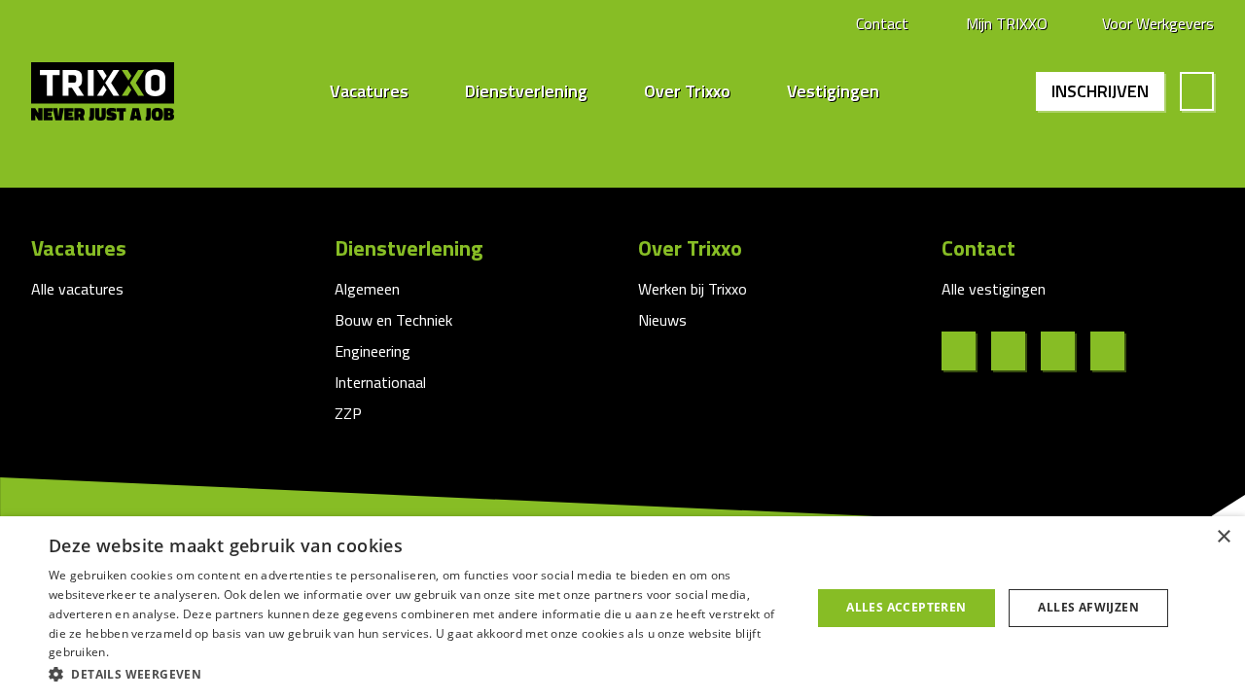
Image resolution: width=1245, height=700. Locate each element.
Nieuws (662, 320)
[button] (419, 673)
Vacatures (369, 91)
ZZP (348, 413)
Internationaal (380, 382)
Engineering (372, 351)
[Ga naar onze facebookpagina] (966, 351)
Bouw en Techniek (393, 320)
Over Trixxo (687, 91)
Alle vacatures (77, 288)
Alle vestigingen (994, 288)
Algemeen (367, 288)
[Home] (116, 91)
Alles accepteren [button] (906, 607)
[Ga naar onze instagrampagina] (1065, 351)
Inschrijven (1100, 91)
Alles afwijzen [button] (1088, 607)
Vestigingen (833, 91)
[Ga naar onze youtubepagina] (1115, 351)
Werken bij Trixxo (692, 288)
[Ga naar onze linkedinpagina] (1016, 351)
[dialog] (622, 608)
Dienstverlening (526, 91)
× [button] (1223, 537)
